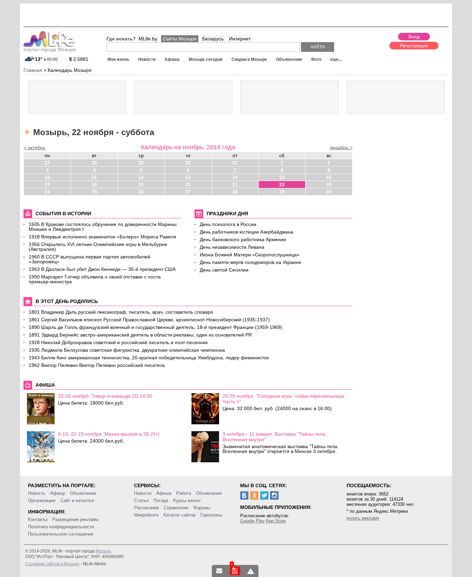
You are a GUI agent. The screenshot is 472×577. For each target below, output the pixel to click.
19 (141, 184)
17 (47, 184)
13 (188, 177)
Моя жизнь (118, 59)
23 (329, 184)
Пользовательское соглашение (60, 534)
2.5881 (78, 59)
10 (47, 177)
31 (235, 162)
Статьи (141, 500)
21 (235, 184)
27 (47, 162)
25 (94, 192)
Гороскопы (211, 515)
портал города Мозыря (49, 49)
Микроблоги (146, 515)
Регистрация (414, 45)
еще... (336, 59)
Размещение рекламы (75, 519)
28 (94, 162)
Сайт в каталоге (77, 500)
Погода (160, 500)
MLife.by (148, 38)
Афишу (57, 493)
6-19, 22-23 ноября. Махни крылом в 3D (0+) (109, 434)
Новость (36, 493)
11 (94, 177)
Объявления (289, 59)
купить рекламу (363, 518)
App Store (276, 520)
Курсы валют (187, 500)
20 (188, 184)
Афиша (172, 59)
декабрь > (341, 147)
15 (282, 177)
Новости (146, 59)
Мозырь (103, 551)
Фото (316, 59)
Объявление (83, 493)
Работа (183, 493)
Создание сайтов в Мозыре (52, 563)
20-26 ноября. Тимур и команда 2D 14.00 (105, 396)
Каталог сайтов (179, 515)
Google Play (252, 520)
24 (47, 192)
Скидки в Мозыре (249, 59)
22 (282, 184)
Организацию (42, 500)
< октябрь (34, 147)
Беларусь (213, 38)
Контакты (37, 519)
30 (188, 162)
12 (141, 177)
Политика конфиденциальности (61, 526)
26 (141, 192)
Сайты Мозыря (180, 38)
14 (235, 177)
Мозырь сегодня (206, 59)
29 (141, 162)
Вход (413, 36)
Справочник (176, 507)
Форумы (201, 507)
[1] (235, 571)
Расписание (146, 507)
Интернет (240, 38)
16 (329, 177)
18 (94, 184)
